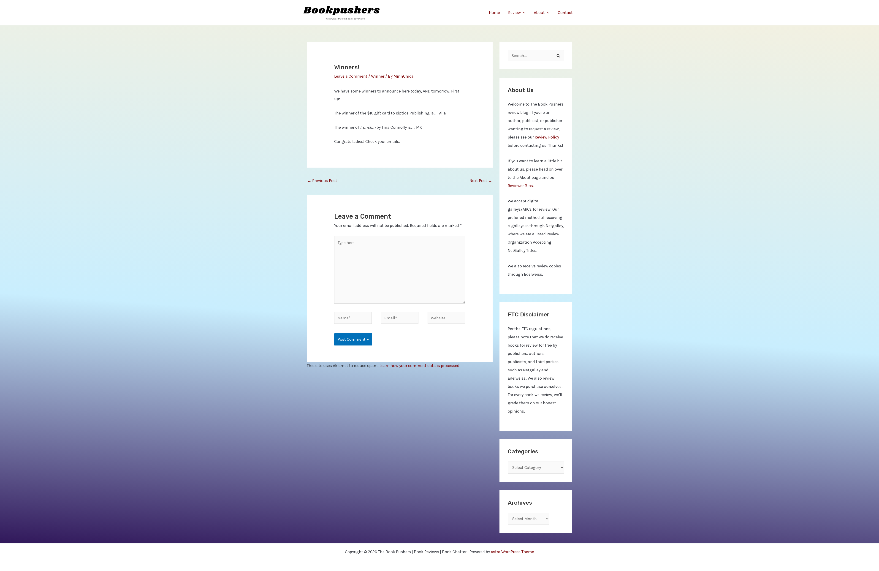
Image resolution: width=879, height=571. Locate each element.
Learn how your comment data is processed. (420, 365)
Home (494, 12)
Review (514, 12)
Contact (565, 12)
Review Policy (547, 137)
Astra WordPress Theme (512, 551)
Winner (377, 76)
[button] (523, 13)
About (539, 12)
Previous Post (322, 180)
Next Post (480, 180)
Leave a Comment (350, 76)
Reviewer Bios (520, 185)
